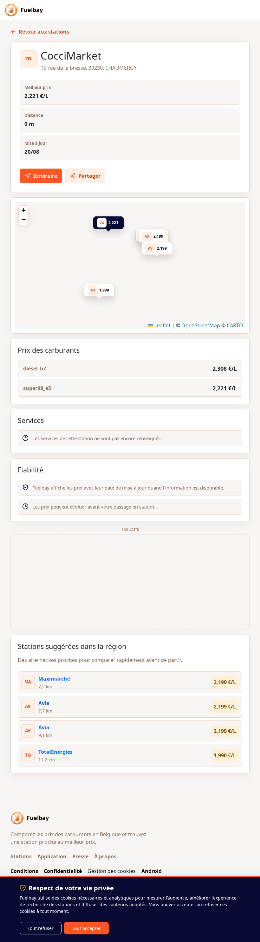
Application (52, 856)
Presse (80, 856)
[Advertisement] (130, 582)
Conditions (24, 871)
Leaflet (162, 325)
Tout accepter (86, 928)
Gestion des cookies (112, 871)
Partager (89, 175)
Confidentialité (63, 871)
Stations (21, 856)
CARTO (235, 325)
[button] (110, 224)
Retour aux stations (44, 31)
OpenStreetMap (200, 325)
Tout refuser (41, 928)
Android (151, 871)
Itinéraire (45, 175)
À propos (105, 856)
